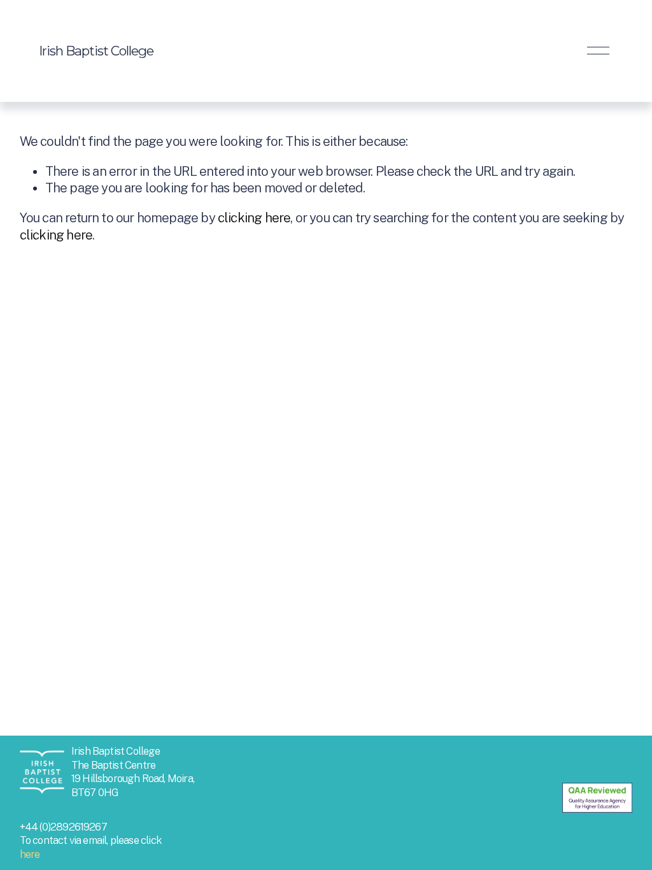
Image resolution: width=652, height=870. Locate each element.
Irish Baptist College (96, 51)
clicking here (254, 217)
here (30, 854)
